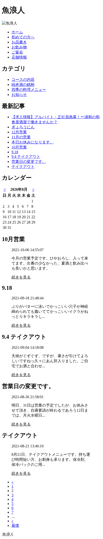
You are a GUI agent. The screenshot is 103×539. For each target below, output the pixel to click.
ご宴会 (17, 52)
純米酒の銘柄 (22, 85)
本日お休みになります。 (32, 142)
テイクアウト (22, 167)
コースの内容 (22, 79)
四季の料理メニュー (28, 90)
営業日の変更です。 (28, 162)
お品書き (19, 42)
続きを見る (21, 277)
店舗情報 (19, 57)
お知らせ (19, 95)
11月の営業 (21, 137)
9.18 (14, 152)
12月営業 (19, 132)
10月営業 (19, 147)
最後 (15, 525)
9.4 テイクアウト (25, 156)
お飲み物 (19, 47)
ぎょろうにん (22, 127)
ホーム (17, 32)
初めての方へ (22, 37)
